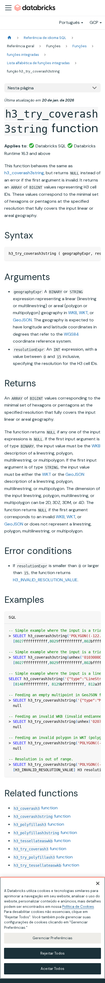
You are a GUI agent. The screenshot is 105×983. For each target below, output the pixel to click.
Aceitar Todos (52, 968)
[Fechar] (98, 883)
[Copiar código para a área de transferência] (94, 253)
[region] (52, 928)
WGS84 (71, 334)
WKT (83, 312)
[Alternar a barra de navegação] (8, 8)
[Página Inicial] (9, 38)
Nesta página (21, 88)
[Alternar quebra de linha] (84, 253)
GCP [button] (94, 22)
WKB (72, 312)
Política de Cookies (78, 906)
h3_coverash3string (24, 173)
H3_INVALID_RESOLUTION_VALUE (45, 580)
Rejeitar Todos (52, 953)
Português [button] (69, 22)
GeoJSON (22, 320)
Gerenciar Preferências (52, 938)
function (36, 808)
